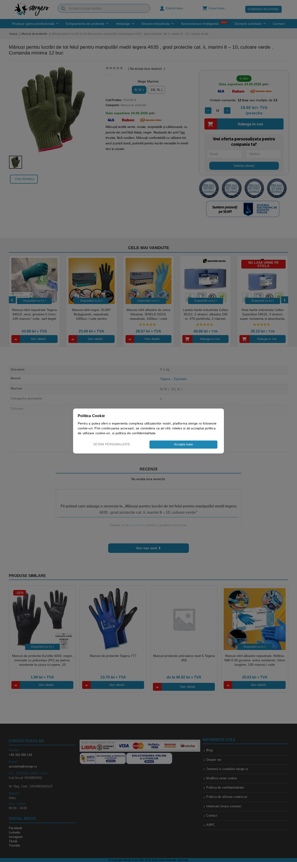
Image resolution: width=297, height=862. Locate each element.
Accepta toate (183, 444)
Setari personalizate (111, 444)
